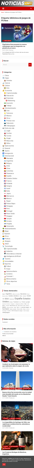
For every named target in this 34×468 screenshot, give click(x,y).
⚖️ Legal (7, 131)
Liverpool (7, 305)
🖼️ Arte (6, 88)
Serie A (27, 309)
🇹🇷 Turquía (7, 219)
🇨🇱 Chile (7, 166)
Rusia (24, 309)
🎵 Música (7, 116)
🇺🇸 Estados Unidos (10, 178)
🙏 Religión (6, 241)
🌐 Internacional (8, 156)
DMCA (4, 335)
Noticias (11, 50)
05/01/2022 (5, 50)
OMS (15, 307)
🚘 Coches (8, 133)
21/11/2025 (5, 398)
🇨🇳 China (7, 168)
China (21, 296)
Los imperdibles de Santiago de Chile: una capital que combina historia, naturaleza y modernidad (16, 424)
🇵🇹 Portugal (8, 211)
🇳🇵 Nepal (7, 201)
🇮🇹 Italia (7, 191)
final (20, 302)
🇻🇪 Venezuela (9, 226)
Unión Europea (26, 310)
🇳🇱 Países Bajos (9, 203)
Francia (23, 302)
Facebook (16, 302)
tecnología (4, 310)
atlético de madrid (16, 294)
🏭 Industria (8, 251)
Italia (25, 303)
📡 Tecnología (7, 246)
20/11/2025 (5, 428)
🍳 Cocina (7, 136)
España (18, 298)
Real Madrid (5, 309)
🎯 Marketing (10, 101)
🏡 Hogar (7, 138)
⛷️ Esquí (7, 269)
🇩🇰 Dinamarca (9, 173)
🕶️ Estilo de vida (8, 128)
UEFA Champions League (17, 310)
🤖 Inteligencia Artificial (12, 256)
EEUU (7, 299)
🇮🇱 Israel (7, 188)
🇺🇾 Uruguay (8, 224)
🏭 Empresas (8, 98)
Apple (3, 294)
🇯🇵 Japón (7, 193)
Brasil (28, 294)
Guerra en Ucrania (6, 303)
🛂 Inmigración (7, 153)
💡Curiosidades (7, 261)
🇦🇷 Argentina (8, 161)
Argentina (9, 294)
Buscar (30, 64)
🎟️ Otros (7, 118)
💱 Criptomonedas (10, 249)
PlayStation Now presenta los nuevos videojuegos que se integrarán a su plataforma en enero (14, 46)
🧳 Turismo (6, 259)
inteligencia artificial (19, 303)
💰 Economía (7, 90)
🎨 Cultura (6, 85)
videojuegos (6, 312)
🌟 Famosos (8, 113)
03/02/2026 (5, 368)
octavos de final (9, 307)
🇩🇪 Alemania (8, 158)
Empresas (11, 299)
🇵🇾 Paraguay (8, 206)
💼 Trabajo (7, 106)
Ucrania (9, 310)
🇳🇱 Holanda (8, 183)
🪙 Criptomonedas (10, 93)
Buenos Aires (5, 296)
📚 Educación (9, 96)
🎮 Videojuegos (7, 40)
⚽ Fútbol (7, 266)
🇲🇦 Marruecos (9, 196)
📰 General (6, 148)
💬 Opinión (6, 234)
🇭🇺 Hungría (8, 186)
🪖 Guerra (5, 151)
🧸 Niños (7, 143)
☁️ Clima (5, 75)
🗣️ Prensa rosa (9, 121)
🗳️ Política (6, 239)
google (28, 302)
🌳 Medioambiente (9, 229)
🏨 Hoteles (8, 80)
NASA (4, 307)
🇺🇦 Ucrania (7, 221)
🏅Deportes (6, 264)
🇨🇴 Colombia (8, 171)
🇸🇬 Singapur (8, 216)
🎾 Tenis (7, 284)
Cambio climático (14, 296)
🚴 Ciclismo (8, 274)
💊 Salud (5, 244)
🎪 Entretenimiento (9, 108)
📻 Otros (5, 236)
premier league (25, 307)
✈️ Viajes (5, 78)
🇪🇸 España (7, 176)
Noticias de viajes (8, 341)
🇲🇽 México (8, 198)
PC (20, 307)
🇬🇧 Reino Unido (9, 214)
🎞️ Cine (6, 111)
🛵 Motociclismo (10, 279)
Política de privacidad (7, 333)
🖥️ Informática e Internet (13, 254)
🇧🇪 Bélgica (8, 163)
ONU (18, 307)
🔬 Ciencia (6, 83)
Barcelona (23, 294)
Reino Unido (19, 309)
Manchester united (21, 305)
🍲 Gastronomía (8, 146)
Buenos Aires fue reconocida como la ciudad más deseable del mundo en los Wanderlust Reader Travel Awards (17, 394)
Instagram (13, 303)
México (27, 305)
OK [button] (4, 464)
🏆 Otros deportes (10, 281)
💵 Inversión (8, 103)
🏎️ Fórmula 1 (8, 276)
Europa (11, 302)
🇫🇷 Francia (7, 181)
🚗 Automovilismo (10, 271)
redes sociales (13, 309)
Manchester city (13, 305)
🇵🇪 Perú (7, 208)
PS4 (30, 307)
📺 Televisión (8, 123)
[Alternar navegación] (3, 8)
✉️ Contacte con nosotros (9, 331)
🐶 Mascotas (8, 141)
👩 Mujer (5, 231)
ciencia (24, 296)
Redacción (12, 398)
